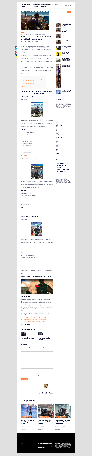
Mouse (57, 141)
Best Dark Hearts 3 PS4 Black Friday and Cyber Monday (66, 91)
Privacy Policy (23, 444)
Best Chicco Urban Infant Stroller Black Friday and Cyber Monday (66, 41)
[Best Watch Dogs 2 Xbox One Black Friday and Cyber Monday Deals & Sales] (23, 335)
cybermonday (58, 169)
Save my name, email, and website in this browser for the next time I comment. (34, 375)
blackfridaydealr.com (58, 443)
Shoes (57, 149)
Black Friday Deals (25, 5)
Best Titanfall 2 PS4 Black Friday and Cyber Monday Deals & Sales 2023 (34, 317)
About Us (22, 440)
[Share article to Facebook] (16, 47)
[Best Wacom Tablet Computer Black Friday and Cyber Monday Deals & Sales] (40, 335)
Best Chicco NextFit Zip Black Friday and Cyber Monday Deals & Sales (66, 36)
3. (29, 216)
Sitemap (22, 443)
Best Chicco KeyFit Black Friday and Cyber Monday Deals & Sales (66, 24)
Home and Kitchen (36, 4)
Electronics (54, 4)
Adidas (62, 163)
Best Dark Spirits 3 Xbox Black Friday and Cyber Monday (45, 422)
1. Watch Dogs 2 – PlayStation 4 (28, 80)
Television (58, 150)
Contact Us (22, 442)
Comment (22, 350)
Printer (57, 145)
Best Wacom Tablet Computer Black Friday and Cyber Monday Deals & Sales (45, 338)
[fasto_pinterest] (68, 5)
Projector (67, 169)
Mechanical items (59, 140)
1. (29, 96)
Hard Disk (57, 134)
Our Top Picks (24, 87)
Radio (57, 148)
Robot (57, 171)
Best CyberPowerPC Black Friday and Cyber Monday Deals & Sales (66, 65)
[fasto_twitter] (66, 5)
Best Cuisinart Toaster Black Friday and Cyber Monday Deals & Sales (66, 59)
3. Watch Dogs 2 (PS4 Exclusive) (28, 83)
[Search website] (70, 5)
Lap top (57, 138)
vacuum (65, 171)
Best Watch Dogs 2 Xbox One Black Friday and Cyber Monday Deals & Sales (28, 338)
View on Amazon (24, 155)
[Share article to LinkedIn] (16, 54)
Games (22, 32)
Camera (57, 126)
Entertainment (35, 6)
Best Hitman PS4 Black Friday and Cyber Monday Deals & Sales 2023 (33, 321)
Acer (58, 163)
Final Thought (24, 86)
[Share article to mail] (16, 56)
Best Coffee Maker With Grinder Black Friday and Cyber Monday (66, 47)
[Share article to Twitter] (16, 49)
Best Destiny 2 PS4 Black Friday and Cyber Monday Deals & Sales (62, 422)
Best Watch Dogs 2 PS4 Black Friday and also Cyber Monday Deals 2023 (34, 79)
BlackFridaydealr (47, 47)
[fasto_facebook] (65, 5)
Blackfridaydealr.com (65, 178)
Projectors (58, 146)
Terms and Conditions (24, 446)
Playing (57, 144)
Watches (57, 153)
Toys (57, 152)
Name (22, 361)
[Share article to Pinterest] (16, 52)
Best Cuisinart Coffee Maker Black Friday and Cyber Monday (66, 53)
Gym (57, 133)
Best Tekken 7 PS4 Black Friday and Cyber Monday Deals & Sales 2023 (34, 319)
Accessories (43, 6)
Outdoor (57, 142)
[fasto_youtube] (67, 5)
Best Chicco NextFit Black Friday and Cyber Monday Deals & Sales (66, 30)
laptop (63, 169)
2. (28, 158)
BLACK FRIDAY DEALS (45, 4)
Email (22, 365)
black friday (67, 163)
